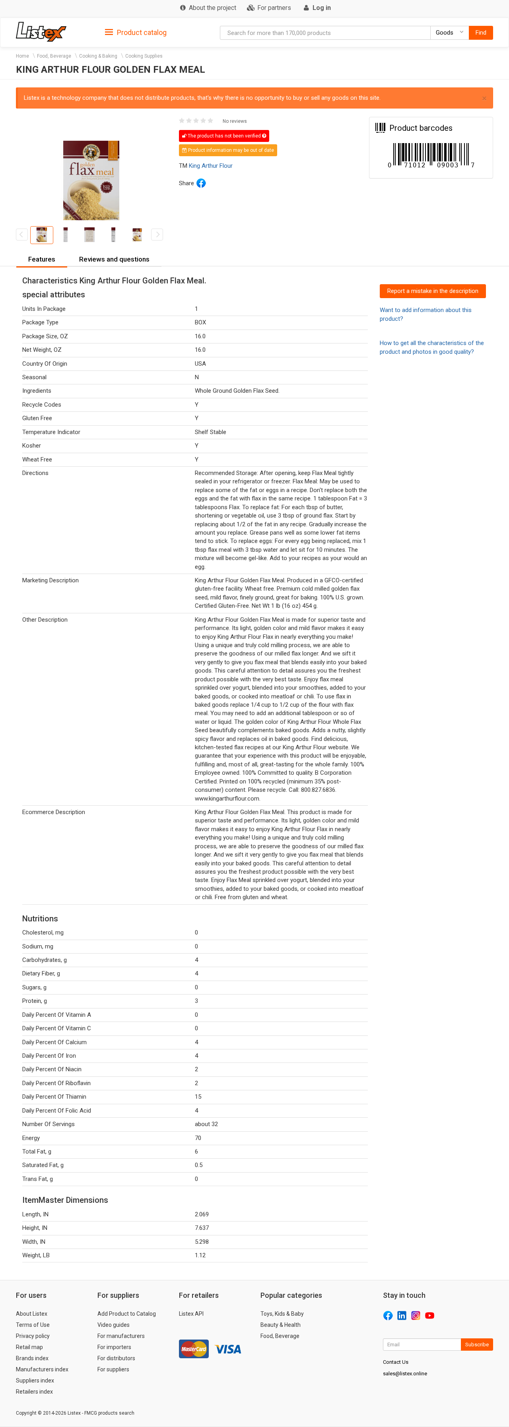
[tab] (136, 32)
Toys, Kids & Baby (282, 1314)
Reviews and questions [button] (114, 259)
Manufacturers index (42, 1369)
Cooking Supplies (144, 56)
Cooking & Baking (98, 56)
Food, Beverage (54, 56)
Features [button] (41, 259)
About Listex (31, 1314)
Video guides (113, 1325)
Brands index (32, 1358)
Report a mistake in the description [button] (432, 291)
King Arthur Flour (211, 165)
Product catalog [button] (141, 32)
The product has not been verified (224, 136)
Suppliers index (35, 1380)
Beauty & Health (280, 1325)
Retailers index (34, 1391)
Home (22, 56)
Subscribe (477, 1345)
